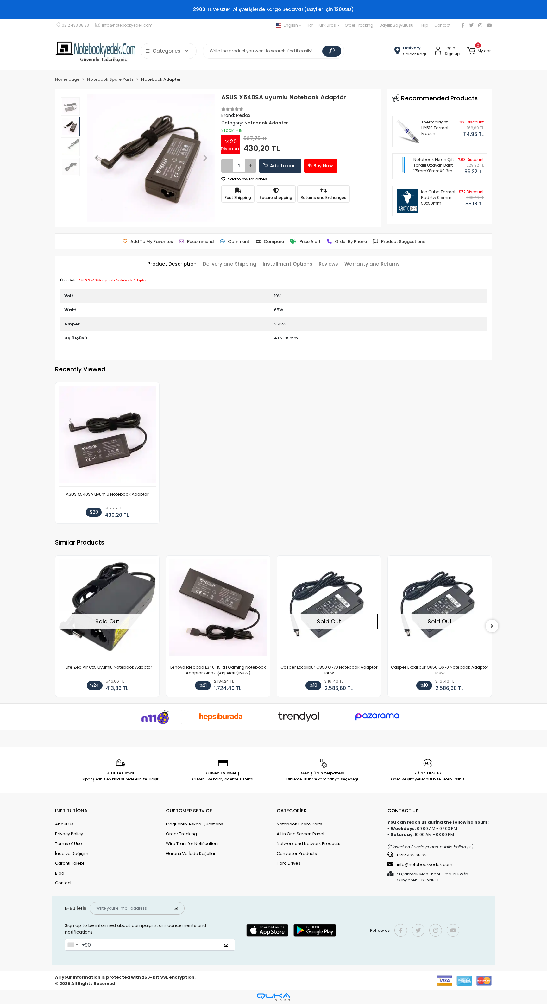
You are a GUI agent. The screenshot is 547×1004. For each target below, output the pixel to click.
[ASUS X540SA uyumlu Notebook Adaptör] (107, 436)
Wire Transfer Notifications (193, 844)
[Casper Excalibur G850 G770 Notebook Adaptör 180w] (329, 609)
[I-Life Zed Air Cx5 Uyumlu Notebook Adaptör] (107, 609)
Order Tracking (359, 25)
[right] (492, 626)
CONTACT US (402, 810)
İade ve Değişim (71, 853)
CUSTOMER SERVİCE (189, 810)
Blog (59, 873)
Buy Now (323, 165)
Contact (442, 25)
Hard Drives (288, 863)
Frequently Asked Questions (194, 824)
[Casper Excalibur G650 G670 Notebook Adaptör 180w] (439, 609)
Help (424, 25)
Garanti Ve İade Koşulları (191, 853)
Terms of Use (68, 844)
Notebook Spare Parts (299, 824)
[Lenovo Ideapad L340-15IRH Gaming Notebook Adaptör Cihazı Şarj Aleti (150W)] (218, 609)
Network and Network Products (308, 844)
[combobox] (72, 944)
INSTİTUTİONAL (72, 810)
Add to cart (283, 165)
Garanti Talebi (69, 863)
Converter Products (297, 853)
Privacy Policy (69, 834)
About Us (64, 824)
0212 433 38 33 (411, 855)
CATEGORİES (291, 810)
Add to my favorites (246, 179)
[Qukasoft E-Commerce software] (273, 997)
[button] (479, 51)
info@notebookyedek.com (424, 865)
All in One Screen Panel (300, 834)
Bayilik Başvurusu (396, 25)
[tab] (172, 264)
